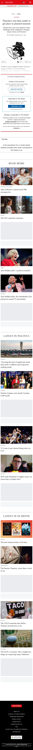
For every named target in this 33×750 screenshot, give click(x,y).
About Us (16, 711)
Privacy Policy (16, 719)
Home (13, 13)
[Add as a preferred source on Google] (16, 737)
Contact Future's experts (16, 714)
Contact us (17, 128)
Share (5, 61)
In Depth (16, 17)
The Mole (11, 35)
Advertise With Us (16, 724)
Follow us (21, 61)
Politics (19, 13)
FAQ (16, 726)
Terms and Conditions (16, 716)
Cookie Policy (16, 721)
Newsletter (29, 61)
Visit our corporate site (22, 744)
